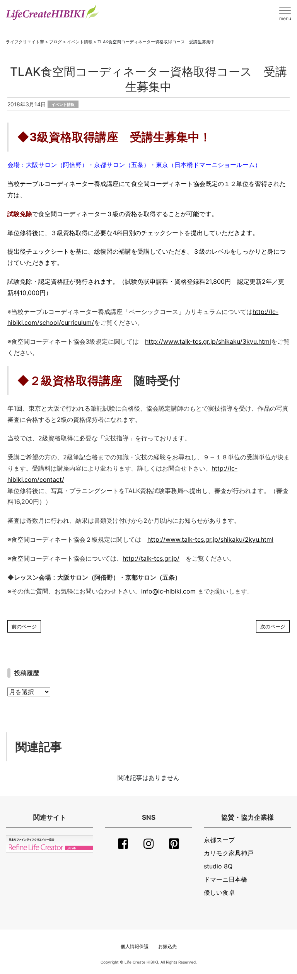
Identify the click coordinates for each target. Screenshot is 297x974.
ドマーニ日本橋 (225, 879)
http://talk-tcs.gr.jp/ (151, 558)
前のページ (24, 626)
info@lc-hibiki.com (168, 591)
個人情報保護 (134, 946)
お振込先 (167, 946)
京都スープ (219, 840)
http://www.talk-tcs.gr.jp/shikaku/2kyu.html (210, 539)
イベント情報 (63, 104)
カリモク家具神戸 (228, 853)
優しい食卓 (219, 892)
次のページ (272, 626)
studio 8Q (218, 866)
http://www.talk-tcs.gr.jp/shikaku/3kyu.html (208, 341)
